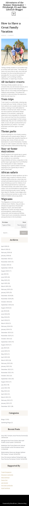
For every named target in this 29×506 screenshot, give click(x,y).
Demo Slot (4, 480)
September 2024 (6, 305)
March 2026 (4, 249)
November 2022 (6, 372)
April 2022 (4, 394)
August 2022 (5, 382)
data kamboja (5, 477)
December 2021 (6, 406)
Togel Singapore (6, 472)
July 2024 (4, 311)
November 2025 (6, 262)
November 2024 (6, 299)
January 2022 (5, 403)
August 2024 (5, 308)
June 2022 (4, 388)
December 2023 (6, 332)
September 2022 (6, 379)
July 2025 (4, 274)
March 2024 (4, 323)
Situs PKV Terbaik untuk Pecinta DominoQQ (14, 436)
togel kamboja (5, 488)
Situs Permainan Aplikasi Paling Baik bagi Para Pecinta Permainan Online (13, 458)
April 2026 (4, 246)
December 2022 (6, 369)
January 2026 (5, 255)
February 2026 (5, 252)
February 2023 (5, 363)
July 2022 (4, 385)
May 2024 (4, 317)
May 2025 (4, 280)
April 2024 (4, 320)
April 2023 (4, 357)
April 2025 (4, 283)
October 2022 (5, 376)
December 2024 (6, 295)
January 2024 (5, 329)
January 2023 (5, 366)
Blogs (3, 419)
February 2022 (5, 400)
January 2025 (5, 292)
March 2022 (4, 397)
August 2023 (5, 345)
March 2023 (4, 360)
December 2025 (6, 259)
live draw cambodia (7, 485)
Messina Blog (22, 503)
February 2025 (5, 289)
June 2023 (4, 351)
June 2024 (4, 314)
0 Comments (10, 35)
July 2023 (4, 348)
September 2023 (6, 342)
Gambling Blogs (6, 422)
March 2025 (4, 286)
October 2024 (5, 302)
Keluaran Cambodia (7, 475)
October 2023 (5, 339)
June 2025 (4, 277)
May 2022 (4, 391)
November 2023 (6, 335)
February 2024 (5, 326)
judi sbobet (4, 483)
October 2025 (5, 265)
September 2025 (6, 268)
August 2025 (5, 271)
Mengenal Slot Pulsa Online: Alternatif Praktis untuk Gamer (12, 441)
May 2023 (4, 354)
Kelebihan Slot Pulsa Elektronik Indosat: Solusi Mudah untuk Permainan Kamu (13, 446)
